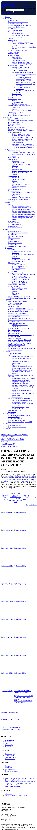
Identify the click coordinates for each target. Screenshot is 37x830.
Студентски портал (14, 305)
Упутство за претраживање (21, 259)
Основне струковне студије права (23, 152)
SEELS (14, 100)
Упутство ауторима (18, 264)
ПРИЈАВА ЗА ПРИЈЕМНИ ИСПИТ (12, 440)
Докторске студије (14, 176)
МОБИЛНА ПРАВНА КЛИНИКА (12, 719)
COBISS (15, 256)
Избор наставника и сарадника (18, 50)
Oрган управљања (14, 52)
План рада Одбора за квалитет (22, 370)
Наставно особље (14, 124)
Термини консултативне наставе (18, 315)
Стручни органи (13, 53)
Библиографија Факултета (16, 284)
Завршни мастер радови (20, 172)
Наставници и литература (20, 184)
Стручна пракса (13, 321)
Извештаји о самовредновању (21, 368)
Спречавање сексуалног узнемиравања (21, 130)
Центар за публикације (23, 87)
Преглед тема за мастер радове (22, 171)
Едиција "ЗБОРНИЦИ (19, 281)
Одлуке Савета (17, 59)
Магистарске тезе (14, 238)
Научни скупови (13, 241)
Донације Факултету (15, 114)
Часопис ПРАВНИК (14, 336)
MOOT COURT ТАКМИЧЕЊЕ (11, 727)
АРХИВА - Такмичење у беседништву (20, 325)
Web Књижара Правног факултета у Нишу (22, 298)
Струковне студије (14, 151)
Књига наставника (14, 223)
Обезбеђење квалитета (15, 122)
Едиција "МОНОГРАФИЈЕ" (21, 279)
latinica (10, 12)
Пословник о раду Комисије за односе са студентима (22, 401)
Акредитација (9, 740)
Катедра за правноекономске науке (23, 214)
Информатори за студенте (20, 407)
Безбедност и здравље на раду (18, 129)
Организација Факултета (16, 65)
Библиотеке (16, 258)
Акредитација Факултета (16, 27)
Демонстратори (13, 226)
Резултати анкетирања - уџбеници (23, 385)
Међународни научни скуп (17, 246)
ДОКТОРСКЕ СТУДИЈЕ (9, 446)
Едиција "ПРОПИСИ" (19, 283)
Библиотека (20, 89)
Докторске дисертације (19, 186)
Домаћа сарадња (17, 102)
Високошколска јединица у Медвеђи (20, 105)
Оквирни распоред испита (17, 308)
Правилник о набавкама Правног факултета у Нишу (19, 416)
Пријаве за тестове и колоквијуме (19, 341)
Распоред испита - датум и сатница (19, 343)
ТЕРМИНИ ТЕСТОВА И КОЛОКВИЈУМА (16, 345)
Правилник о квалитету (20, 365)
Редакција (15, 293)
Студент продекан (14, 330)
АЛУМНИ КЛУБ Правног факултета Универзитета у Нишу (20, 111)
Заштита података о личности (18, 22)
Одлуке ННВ (16, 57)
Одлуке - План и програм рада (22, 64)
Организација (9, 746)
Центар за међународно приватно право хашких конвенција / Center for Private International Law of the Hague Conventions (25, 82)
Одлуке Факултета (14, 55)
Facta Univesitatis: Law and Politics (19, 296)
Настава (14, 167)
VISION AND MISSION (26, 497)
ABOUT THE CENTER (5, 497)
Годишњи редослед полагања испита (20, 318)
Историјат (11, 32)
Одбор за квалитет (14, 355)
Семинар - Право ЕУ (15, 243)
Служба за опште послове (20, 42)
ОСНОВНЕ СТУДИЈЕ (8, 443)
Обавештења (16, 107)
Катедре (18, 69)
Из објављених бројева (19, 266)
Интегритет (12, 28)
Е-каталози (15, 253)
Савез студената (13, 333)
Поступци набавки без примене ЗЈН (20, 422)
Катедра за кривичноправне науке (23, 209)
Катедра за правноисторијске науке (23, 216)
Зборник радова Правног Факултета (23, 274)
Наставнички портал (15, 228)
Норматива (8, 117)
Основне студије (13, 157)
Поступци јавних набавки (16, 420)
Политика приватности (16, 23)
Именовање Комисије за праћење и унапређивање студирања (23, 379)
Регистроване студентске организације (20, 335)
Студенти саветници (15, 303)
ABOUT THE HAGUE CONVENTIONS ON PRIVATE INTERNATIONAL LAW (15, 498)
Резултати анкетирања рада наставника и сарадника (21, 382)
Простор (11, 97)
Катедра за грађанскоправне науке (23, 211)
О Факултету (9, 18)
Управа (10, 38)
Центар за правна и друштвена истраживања (19, 778)
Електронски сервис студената (18, 301)
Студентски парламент (15, 331)
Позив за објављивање (19, 288)
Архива (14, 109)
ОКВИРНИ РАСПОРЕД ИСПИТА (12, 438)
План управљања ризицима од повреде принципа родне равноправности (22, 140)
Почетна (7, 17)
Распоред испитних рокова (17, 313)
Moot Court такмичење (15, 338)
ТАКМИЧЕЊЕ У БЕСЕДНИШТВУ (12, 729)
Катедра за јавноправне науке (21, 207)
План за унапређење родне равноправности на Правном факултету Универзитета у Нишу (22, 135)
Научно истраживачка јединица (22, 72)
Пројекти (11, 239)
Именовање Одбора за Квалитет (22, 356)
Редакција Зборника (18, 268)
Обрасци (15, 166)
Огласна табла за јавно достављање (19, 115)
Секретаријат (12, 40)
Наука (6, 229)
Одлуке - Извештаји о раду (21, 62)
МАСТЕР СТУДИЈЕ (7, 445)
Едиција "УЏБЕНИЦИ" (20, 276)
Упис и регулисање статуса (21, 164)
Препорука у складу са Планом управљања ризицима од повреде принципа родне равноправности (23, 145)
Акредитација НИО (14, 231)
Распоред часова (13, 306)
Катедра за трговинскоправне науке (23, 212)
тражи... (3, 10)
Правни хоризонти (14, 286)
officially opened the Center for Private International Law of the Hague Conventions (18, 478)
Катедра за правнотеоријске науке (23, 206)
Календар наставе (14, 316)
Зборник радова (13, 263)
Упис (6, 423)
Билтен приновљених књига (21, 251)
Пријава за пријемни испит (17, 427)
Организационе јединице (16, 127)
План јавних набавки (15, 418)
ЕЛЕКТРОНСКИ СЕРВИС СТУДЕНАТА (14, 435)
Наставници (12, 221)
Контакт (14, 271)
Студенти (8, 299)
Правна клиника (21, 70)
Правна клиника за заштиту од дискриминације (22, 193)
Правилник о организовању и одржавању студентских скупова (21, 349)
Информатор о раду (14, 20)
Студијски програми (18, 162)
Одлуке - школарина (18, 60)
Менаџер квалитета (14, 410)
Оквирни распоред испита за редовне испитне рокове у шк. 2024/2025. (20, 310)
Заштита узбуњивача (15, 30)
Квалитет (8, 351)
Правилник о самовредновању (22, 366)
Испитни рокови (17, 169)
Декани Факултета (18, 33)
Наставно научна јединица (20, 67)
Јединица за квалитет (19, 95)
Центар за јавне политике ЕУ (25, 77)
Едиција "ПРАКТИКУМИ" (21, 278)
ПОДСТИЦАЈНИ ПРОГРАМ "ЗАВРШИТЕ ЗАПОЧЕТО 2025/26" (23, 697)
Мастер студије (13, 159)
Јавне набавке (9, 413)
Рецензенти (16, 269)
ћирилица (4, 12)
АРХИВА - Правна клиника (21, 197)
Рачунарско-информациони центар (16, 795)
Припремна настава (14, 425)
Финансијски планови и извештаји (19, 25)
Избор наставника (10, 769)
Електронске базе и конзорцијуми (23, 254)
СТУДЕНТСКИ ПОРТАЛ (9, 436)
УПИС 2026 (5, 441)
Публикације (12, 244)
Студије (10, 125)
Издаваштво (8, 248)
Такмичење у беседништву (17, 323)
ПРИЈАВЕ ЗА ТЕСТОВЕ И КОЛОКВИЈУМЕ (23, 701)
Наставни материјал (14, 189)
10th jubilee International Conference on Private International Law (18, 480)
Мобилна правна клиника (20, 196)
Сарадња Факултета (14, 99)
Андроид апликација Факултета (18, 328)
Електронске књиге (18, 261)
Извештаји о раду (17, 397)
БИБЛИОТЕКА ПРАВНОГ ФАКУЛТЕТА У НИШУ (22, 691)
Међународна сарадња (19, 104)
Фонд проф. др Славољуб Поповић (19, 340)
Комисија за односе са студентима (19, 398)
